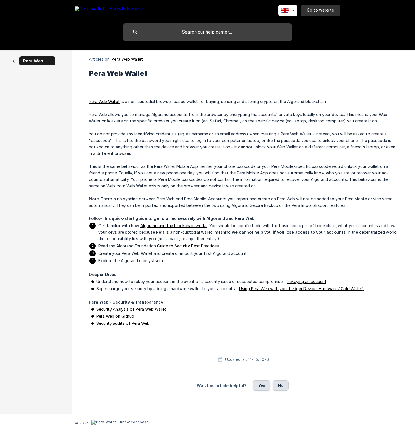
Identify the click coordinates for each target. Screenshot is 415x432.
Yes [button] (261, 385)
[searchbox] (207, 32)
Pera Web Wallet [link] (127, 59)
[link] (34, 60)
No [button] (280, 385)
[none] (109, 9)
